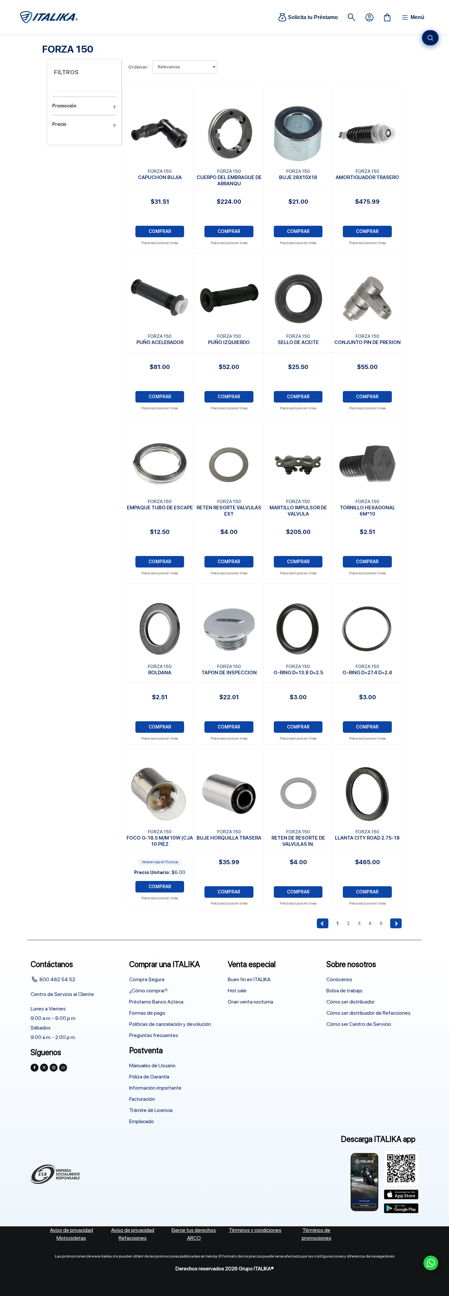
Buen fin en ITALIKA (249, 979)
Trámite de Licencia (151, 1110)
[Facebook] (34, 1068)
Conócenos (339, 979)
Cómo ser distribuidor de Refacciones (368, 1013)
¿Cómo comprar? (148, 990)
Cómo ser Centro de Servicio (358, 1024)
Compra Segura (146, 979)
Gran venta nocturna (250, 1002)
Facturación (142, 1099)
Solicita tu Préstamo (313, 17)
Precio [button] (59, 124)
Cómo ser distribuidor (350, 1002)
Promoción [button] (64, 105)
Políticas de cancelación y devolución (170, 1024)
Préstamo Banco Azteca (156, 1002)
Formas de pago (147, 1013)
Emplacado (141, 1121)
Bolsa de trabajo (344, 990)
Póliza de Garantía (149, 1077)
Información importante (155, 1088)
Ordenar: (138, 67)
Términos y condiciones (255, 1230)
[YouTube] (63, 1068)
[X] (44, 1068)
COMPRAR (160, 231)
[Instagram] (54, 1068)
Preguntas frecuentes (153, 1035)
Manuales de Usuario (152, 1065)
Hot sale (237, 990)
